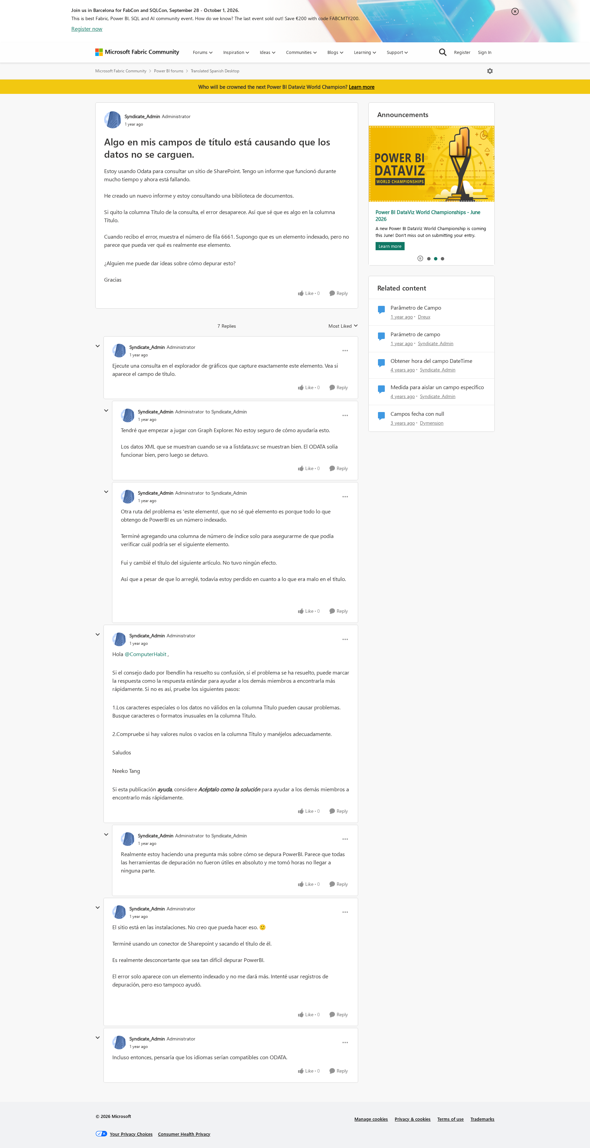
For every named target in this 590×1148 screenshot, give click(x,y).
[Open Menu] (490, 71)
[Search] (443, 52)
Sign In (484, 52)
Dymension (432, 423)
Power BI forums (168, 70)
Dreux (424, 316)
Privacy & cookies (413, 1119)
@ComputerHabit (145, 653)
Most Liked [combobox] (343, 326)
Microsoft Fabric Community (120, 70)
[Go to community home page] (137, 52)
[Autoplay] (420, 258)
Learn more (362, 86)
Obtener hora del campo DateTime (431, 360)
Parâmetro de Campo (416, 307)
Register (462, 52)
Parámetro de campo (415, 334)
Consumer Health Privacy (184, 1134)
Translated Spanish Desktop (215, 70)
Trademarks (482, 1119)
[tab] (428, 258)
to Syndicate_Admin (226, 411)
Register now (86, 28)
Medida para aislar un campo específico (437, 387)
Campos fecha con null (417, 413)
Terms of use (450, 1119)
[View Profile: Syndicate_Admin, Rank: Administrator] (112, 119)
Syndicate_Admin (142, 116)
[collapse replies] (98, 346)
